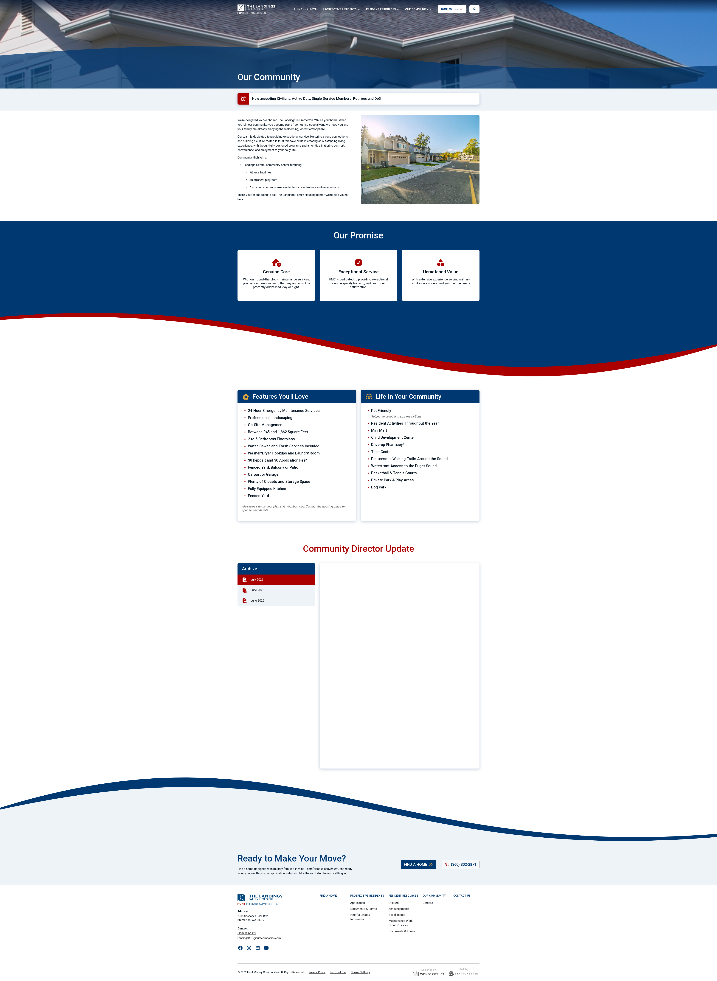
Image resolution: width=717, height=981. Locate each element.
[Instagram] (249, 948)
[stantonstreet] (464, 974)
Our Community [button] (416, 9)
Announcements (399, 909)
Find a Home (415, 864)
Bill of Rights (397, 915)
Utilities (394, 903)
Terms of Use (338, 972)
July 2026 (257, 579)
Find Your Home (305, 9)
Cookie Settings (360, 972)
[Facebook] (240, 948)
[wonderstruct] (428, 973)
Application (357, 903)
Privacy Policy (317, 972)
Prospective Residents (367, 895)
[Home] (256, 9)
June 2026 (257, 590)
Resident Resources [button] (381, 9)
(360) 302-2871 (463, 864)
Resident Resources (403, 895)
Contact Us (449, 9)
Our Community (434, 895)
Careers (428, 903)
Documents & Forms (363, 909)
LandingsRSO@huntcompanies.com (259, 938)
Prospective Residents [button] (340, 9)
